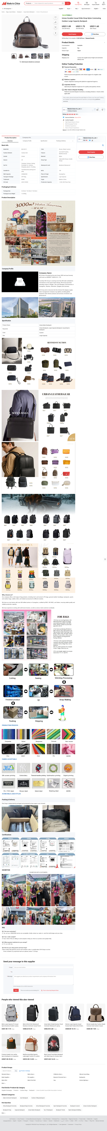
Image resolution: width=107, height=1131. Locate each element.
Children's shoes (58, 1074)
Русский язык (38, 1120)
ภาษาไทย (81, 1120)
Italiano (45, 1120)
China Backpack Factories (9, 1106)
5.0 (84, 140)
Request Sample (90, 38)
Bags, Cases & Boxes (10, 12)
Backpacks (82, 1077)
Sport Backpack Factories (60, 1106)
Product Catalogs (25, 1071)
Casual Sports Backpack (28, 12)
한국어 (67, 1120)
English (14, 1120)
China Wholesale (46, 1119)
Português (25, 1120)
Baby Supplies (5, 1077)
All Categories (7, 8)
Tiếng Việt (91, 1120)
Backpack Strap (7, 1110)
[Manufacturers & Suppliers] (11, 3)
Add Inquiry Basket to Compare (31, 62)
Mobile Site (89, 1119)
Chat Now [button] (96, 34)
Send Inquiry (72, 34)
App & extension (86, 8)
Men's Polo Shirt (32, 1080)
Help (76, 8)
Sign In (64, 130)
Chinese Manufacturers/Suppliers (33, 1119)
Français (32, 1120)
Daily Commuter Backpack (10, 1098)
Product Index (82, 1119)
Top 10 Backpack (48, 1110)
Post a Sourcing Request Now (50, 990)
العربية (62, 1120)
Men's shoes (31, 1074)
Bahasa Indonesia (100, 1120)
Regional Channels (73, 1119)
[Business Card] (103, 145)
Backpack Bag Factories (26, 1106)
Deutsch (50, 1120)
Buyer (68, 8)
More (3, 1113)
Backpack (19, 12)
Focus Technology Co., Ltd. (42, 1124)
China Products (20, 1119)
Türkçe (86, 1120)
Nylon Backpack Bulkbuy (74, 1110)
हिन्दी (76, 1120)
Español (20, 1120)
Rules (104, 8)
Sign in (103, 4)
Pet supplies (31, 1077)
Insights (96, 1119)
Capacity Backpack (20, 1110)
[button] (69, 140)
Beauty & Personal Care (60, 1077)
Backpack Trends (60, 1110)
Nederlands (56, 1120)
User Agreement (62, 1124)
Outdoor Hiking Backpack (42, 12)
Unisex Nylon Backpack (34, 1110)
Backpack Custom (75, 1106)
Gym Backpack (24, 1098)
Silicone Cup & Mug (84, 1074)
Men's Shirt (4, 1080)
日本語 (71, 1120)
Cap (55, 1080)
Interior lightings (83, 1080)
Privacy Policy (78, 1124)
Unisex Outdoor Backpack (90, 1106)
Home (3, 12)
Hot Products (13, 1119)
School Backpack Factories (43, 1106)
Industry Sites (64, 1119)
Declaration (70, 1124)
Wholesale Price (55, 1119)
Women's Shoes (6, 1074)
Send (16, 990)
